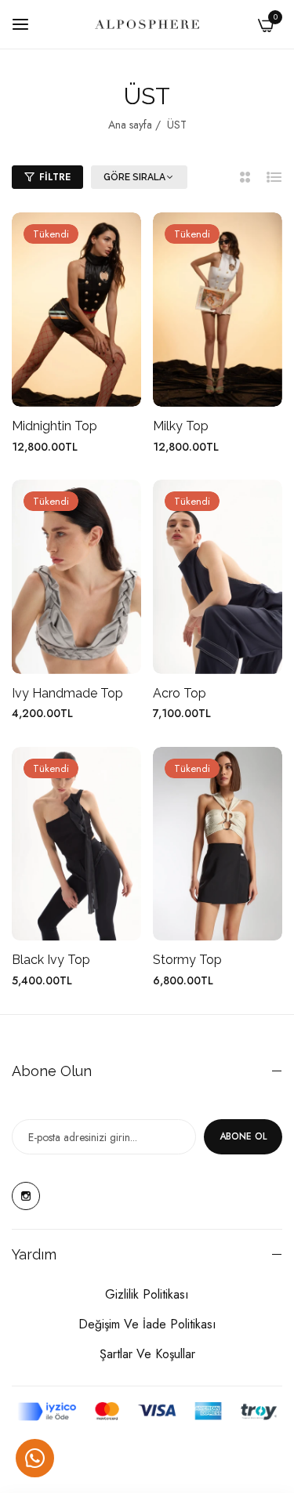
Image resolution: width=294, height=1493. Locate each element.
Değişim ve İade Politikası (147, 1324)
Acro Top (179, 693)
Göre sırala (134, 177)
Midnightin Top (54, 426)
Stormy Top (187, 959)
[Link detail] (26, 1196)
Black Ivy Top (51, 959)
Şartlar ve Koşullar (147, 1354)
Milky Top (181, 426)
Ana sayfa (130, 124)
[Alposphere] (147, 24)
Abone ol (243, 1136)
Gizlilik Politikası (147, 1294)
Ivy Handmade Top (67, 693)
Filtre (55, 177)
